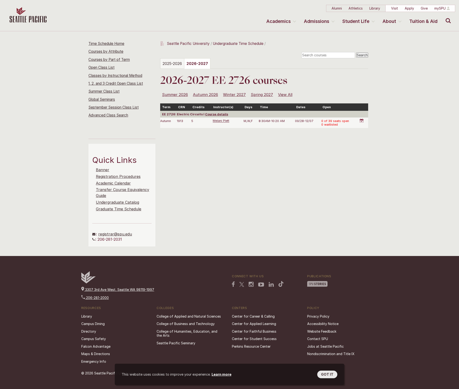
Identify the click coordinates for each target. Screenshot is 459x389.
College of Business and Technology (186, 324)
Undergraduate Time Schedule (238, 43)
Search (447, 17)
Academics (278, 21)
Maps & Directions (95, 354)
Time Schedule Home (106, 43)
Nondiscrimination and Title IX (331, 354)
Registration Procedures (118, 176)
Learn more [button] (221, 374)
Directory (88, 331)
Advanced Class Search (108, 115)
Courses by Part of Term (109, 59)
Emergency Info (93, 361)
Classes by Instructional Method (115, 75)
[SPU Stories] (317, 284)
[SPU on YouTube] (261, 284)
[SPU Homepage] (88, 282)
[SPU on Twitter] (241, 284)
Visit (394, 8)
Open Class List (101, 67)
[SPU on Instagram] (251, 284)
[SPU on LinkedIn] (271, 284)
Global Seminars (101, 99)
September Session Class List (113, 107)
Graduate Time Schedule (118, 209)
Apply (409, 8)
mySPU (440, 8)
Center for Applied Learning (254, 324)
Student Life (355, 21)
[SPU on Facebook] (233, 284)
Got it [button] (327, 374)
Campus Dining (93, 324)
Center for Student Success (254, 339)
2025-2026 (172, 63)
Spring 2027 (262, 94)
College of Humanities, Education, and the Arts (187, 333)
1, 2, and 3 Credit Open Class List (115, 83)
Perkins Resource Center (251, 346)
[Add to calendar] (362, 118)
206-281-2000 (97, 298)
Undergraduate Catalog (117, 202)
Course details (216, 114)
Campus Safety (93, 339)
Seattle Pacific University (188, 43)
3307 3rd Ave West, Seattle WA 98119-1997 (119, 290)
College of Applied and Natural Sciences (189, 316)
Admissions (316, 21)
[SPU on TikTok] (281, 284)
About (389, 21)
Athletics (356, 8)
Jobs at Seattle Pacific (325, 346)
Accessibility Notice (323, 324)
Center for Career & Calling (253, 316)
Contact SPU (317, 339)
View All (285, 94)
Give (424, 8)
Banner (102, 169)
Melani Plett (221, 121)
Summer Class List (104, 91)
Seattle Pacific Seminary (176, 343)
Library (374, 8)
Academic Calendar (113, 183)
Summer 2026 (175, 94)
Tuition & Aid (423, 21)
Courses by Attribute (105, 51)
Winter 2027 (234, 94)
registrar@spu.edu (115, 234)
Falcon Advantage (95, 346)
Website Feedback (321, 331)
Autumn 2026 (205, 94)
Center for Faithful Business (254, 331)
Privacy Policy (318, 316)
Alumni (337, 8)
